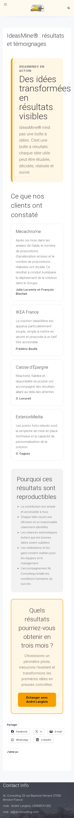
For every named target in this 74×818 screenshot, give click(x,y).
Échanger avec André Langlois (37, 699)
